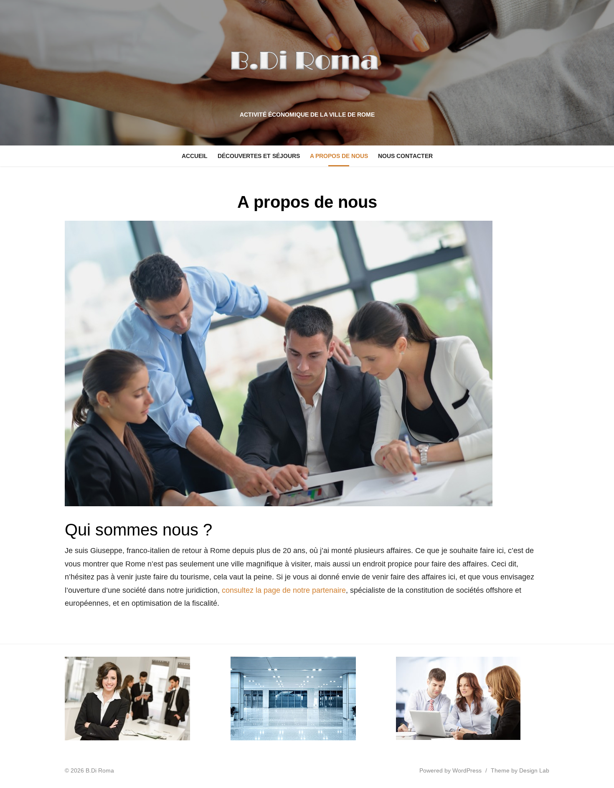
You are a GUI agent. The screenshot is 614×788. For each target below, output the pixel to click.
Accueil (195, 156)
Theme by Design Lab (520, 770)
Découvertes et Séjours (259, 156)
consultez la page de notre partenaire (284, 590)
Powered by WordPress (450, 770)
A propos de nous (339, 156)
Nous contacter (405, 156)
